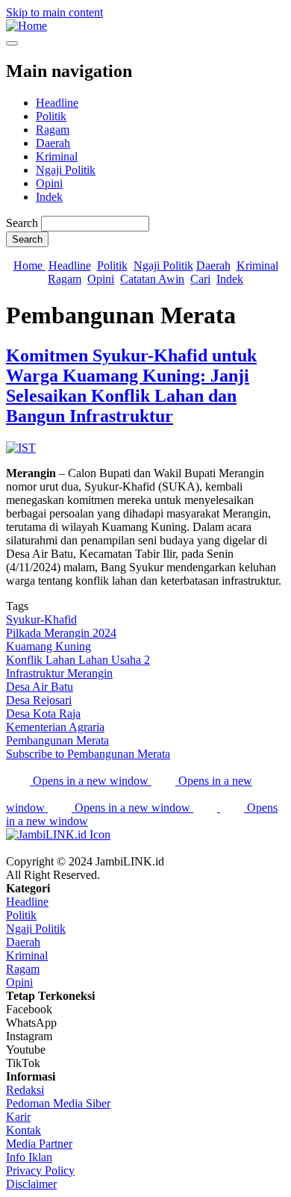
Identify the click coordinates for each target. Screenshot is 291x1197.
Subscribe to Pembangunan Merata (88, 753)
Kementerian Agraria (55, 727)
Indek (49, 196)
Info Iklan (29, 1157)
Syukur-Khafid (41, 619)
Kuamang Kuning (48, 646)
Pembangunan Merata (57, 740)
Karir (18, 1116)
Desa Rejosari (39, 700)
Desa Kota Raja (43, 713)
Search (22, 223)
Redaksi (25, 1089)
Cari (200, 279)
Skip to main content (54, 12)
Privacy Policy (40, 1170)
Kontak (23, 1130)
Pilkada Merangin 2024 (61, 633)
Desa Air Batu (39, 686)
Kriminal (57, 156)
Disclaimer (31, 1184)
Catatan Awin (152, 279)
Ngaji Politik (66, 170)
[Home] (26, 25)
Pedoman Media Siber (58, 1103)
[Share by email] (206, 807)
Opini (49, 183)
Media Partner (39, 1143)
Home (29, 265)
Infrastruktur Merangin (59, 673)
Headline (57, 102)
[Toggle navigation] (12, 43)
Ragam (52, 129)
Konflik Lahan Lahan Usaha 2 (78, 659)
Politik (51, 116)
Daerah (53, 143)
